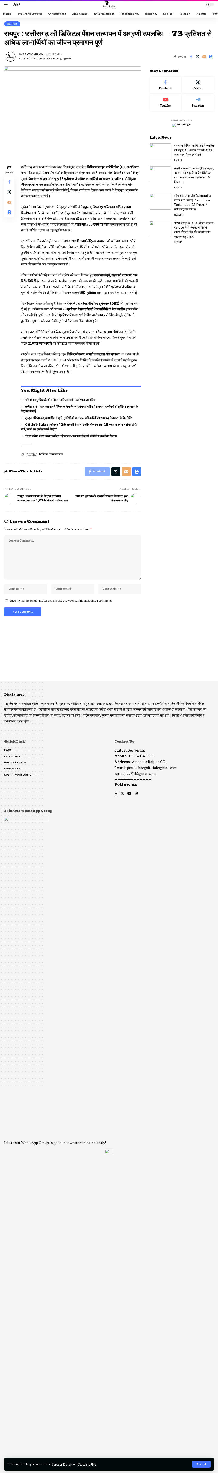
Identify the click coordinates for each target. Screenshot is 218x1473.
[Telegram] (198, 102)
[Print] (211, 56)
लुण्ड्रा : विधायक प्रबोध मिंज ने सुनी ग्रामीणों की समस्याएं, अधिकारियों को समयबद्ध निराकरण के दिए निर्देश (78, 418)
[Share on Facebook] (191, 56)
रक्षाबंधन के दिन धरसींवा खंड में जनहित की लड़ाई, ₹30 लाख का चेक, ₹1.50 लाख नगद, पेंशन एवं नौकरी (194, 150)
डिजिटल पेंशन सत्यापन (51, 454)
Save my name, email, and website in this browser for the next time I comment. (61, 600)
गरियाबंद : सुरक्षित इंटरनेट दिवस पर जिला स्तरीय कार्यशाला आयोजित (60, 400)
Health (178, 215)
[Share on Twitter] (198, 56)
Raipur (12, 24)
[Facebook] (165, 85)
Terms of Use (87, 1464)
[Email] (204, 56)
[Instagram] (136, 794)
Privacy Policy (62, 1464)
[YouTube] (129, 794)
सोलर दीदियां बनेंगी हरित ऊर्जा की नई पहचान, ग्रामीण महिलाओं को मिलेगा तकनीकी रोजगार (71, 436)
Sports (178, 242)
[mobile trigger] (7, 4)
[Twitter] (198, 85)
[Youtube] (165, 102)
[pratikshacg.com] (109, 4)
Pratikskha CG (33, 54)
